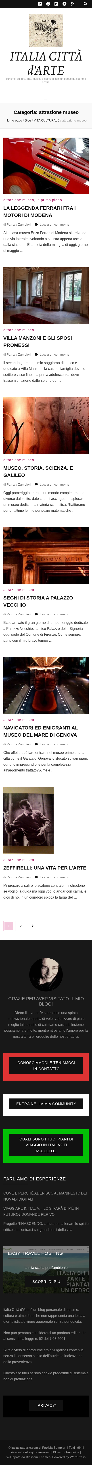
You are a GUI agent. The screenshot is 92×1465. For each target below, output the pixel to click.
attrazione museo (18, 200)
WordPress (78, 1457)
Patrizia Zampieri (19, 224)
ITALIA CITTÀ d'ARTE (46, 63)
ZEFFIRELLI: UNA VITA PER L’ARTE (44, 868)
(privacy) (46, 1405)
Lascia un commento (54, 224)
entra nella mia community (46, 1104)
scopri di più (46, 1282)
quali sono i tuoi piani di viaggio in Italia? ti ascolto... (46, 1145)
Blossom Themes (38, 1457)
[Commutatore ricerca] (85, 4)
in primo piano (49, 200)
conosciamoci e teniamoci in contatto (46, 1066)
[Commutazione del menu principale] (46, 98)
